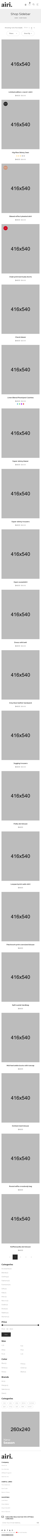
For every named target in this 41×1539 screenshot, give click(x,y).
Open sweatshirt (20, 582)
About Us (4, 1465)
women (30, 1406)
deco (10, 1403)
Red (2, 1372)
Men (3, 1297)
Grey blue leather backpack (20, 703)
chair (4, 1403)
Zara (2, 1393)
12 (31, 27)
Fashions (4, 1281)
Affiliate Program (6, 1473)
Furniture (4, 1285)
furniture (31, 1403)
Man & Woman (5, 1511)
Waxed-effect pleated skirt (20, 216)
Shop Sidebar (5, 1504)
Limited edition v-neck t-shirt (20, 92)
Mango (3, 1385)
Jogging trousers (21, 763)
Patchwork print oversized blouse (20, 945)
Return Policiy (5, 1492)
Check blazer (20, 337)
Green (22, 1368)
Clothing (4, 1277)
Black (22, 1372)
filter (6, 1334)
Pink (22, 1364)
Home (16, 18)
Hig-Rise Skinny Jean (20, 152)
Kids (2, 1293)
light (4, 1406)
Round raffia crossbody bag (20, 1186)
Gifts (3, 1289)
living (10, 1406)
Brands (3, 1273)
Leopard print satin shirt (20, 884)
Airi (2, 1381)
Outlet (3, 1305)
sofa (17, 1406)
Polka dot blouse (20, 824)
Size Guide (4, 1488)
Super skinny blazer (20, 461)
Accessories (5, 1269)
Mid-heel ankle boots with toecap (20, 1066)
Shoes (3, 1309)
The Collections (5, 1485)
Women (4, 1317)
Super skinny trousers (21, 522)
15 (34, 27)
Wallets (4, 1313)
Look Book (4, 1500)
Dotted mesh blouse (20, 1126)
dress (16, 1403)
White (3, 1368)
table (22, 1406)
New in (3, 1301)
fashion (24, 1403)
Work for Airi (5, 1476)
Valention (4, 1389)
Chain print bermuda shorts (20, 277)
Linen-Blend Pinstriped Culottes (20, 398)
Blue (3, 1363)
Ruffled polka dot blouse (20, 1247)
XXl (2, 1350)
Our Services (5, 1469)
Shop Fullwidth (5, 1508)
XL (2, 1354)
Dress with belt (20, 642)
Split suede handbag (20, 1005)
